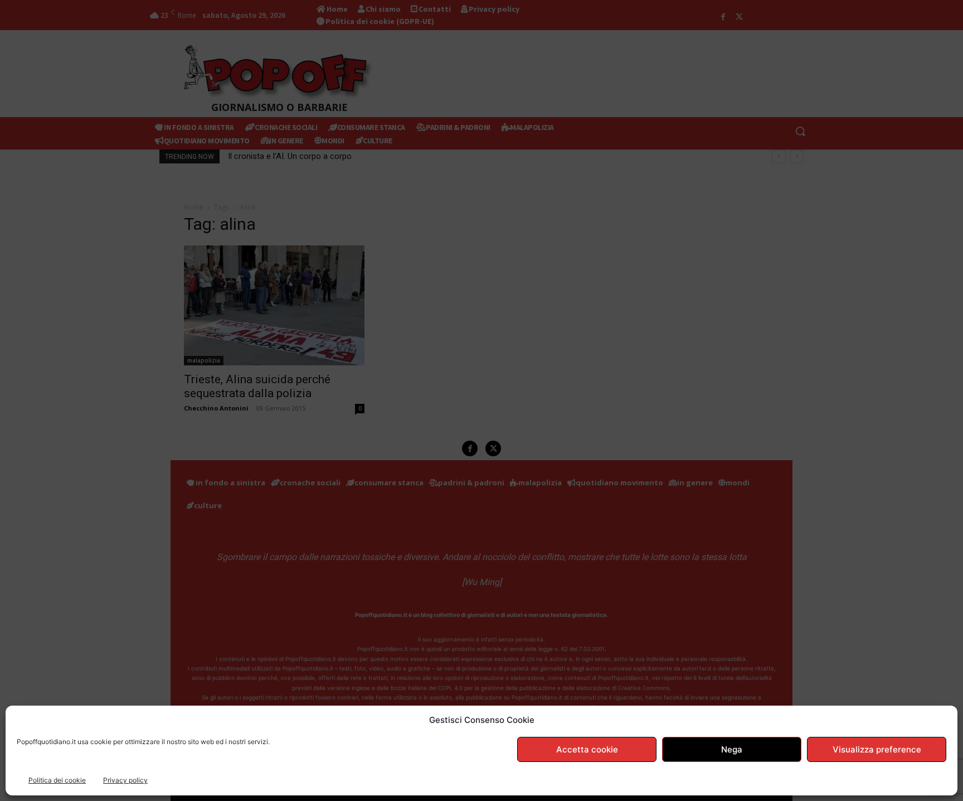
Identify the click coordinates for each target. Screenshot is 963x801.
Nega (731, 749)
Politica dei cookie (57, 780)
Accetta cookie (587, 749)
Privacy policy (125, 780)
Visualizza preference (877, 749)
